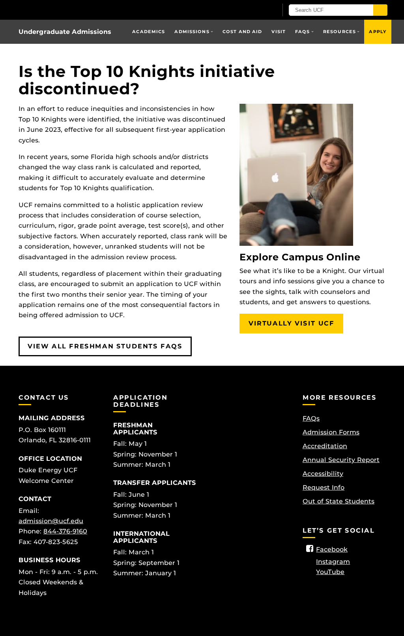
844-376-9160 (65, 531)
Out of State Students (338, 501)
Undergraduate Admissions (65, 32)
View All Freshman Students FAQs (105, 346)
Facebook (332, 549)
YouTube (330, 572)
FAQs (302, 31)
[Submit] (380, 10)
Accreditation (325, 446)
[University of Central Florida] (75, 10)
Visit (278, 31)
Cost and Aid (242, 31)
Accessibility (323, 473)
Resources (339, 31)
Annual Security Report (341, 460)
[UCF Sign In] (252, 10)
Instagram (333, 561)
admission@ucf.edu (51, 521)
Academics (148, 31)
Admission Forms (331, 432)
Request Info (323, 487)
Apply (378, 31)
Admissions (191, 31)
